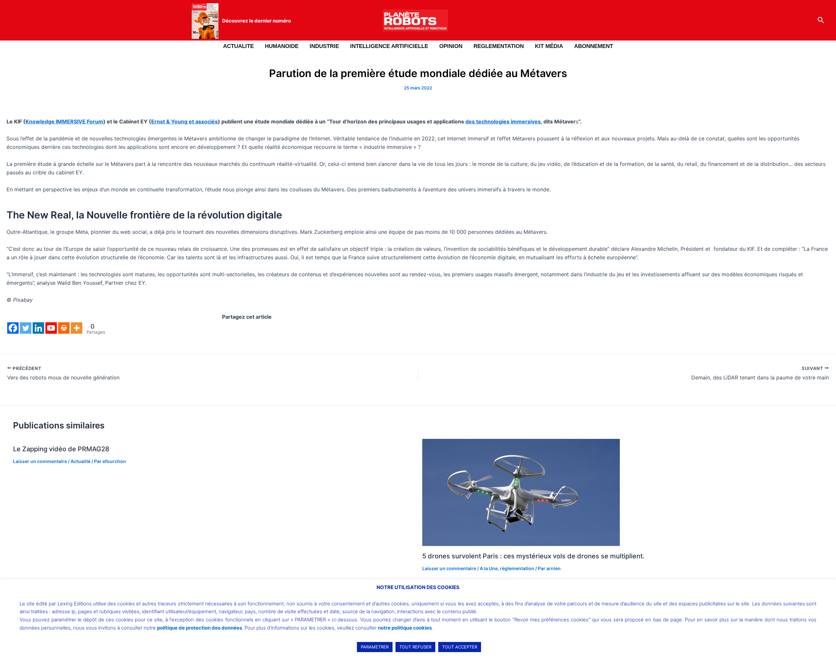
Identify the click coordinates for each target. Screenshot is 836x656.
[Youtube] (51, 328)
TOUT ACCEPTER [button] (459, 646)
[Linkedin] (38, 328)
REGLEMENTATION (499, 46)
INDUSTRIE (324, 46)
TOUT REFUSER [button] (415, 646)
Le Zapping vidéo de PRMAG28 (61, 449)
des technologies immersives (503, 121)
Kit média (549, 46)
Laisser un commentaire (40, 461)
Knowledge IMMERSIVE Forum (64, 121)
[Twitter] (25, 328)
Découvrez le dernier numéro (256, 21)
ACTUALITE (238, 46)
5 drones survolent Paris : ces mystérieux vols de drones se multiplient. (533, 556)
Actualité (80, 461)
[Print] (64, 328)
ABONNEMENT (593, 46)
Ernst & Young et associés (184, 121)
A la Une (489, 568)
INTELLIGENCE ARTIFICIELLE (389, 46)
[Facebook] (13, 328)
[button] (821, 20)
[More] (76, 328)
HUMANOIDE (281, 46)
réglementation (517, 568)
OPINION (450, 46)
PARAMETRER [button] (375, 646)
